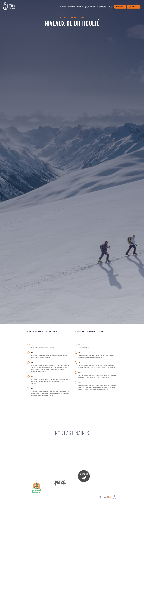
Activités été (119, 7)
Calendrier (71, 7)
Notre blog (80, 7)
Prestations (63, 7)
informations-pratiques (72, 18)
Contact (110, 7)
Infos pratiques (101, 7)
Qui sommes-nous (90, 7)
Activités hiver (132, 7)
